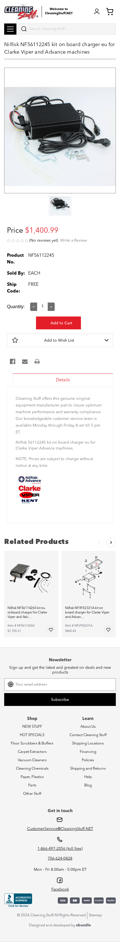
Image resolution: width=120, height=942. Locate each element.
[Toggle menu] (10, 29)
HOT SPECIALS (32, 735)
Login (97, 11)
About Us (88, 727)
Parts (32, 785)
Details (63, 380)
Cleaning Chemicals (32, 768)
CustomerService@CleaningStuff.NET (60, 829)
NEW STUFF (32, 727)
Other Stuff (32, 794)
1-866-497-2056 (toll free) (60, 849)
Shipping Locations (88, 743)
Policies (88, 760)
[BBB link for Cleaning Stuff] (18, 900)
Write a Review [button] (73, 240)
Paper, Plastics (32, 777)
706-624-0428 (60, 858)
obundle (83, 925)
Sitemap (95, 915)
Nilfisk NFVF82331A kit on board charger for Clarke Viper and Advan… (87, 612)
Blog (88, 785)
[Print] (37, 361)
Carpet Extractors (32, 752)
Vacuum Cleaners (32, 760)
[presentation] (60, 205)
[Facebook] (12, 361)
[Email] (24, 361)
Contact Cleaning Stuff (88, 735)
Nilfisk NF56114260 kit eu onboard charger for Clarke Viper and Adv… (27, 612)
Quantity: (16, 306)
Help (88, 777)
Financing (88, 752)
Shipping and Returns (88, 768)
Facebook (60, 889)
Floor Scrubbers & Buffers (32, 743)
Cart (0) (111, 11)
